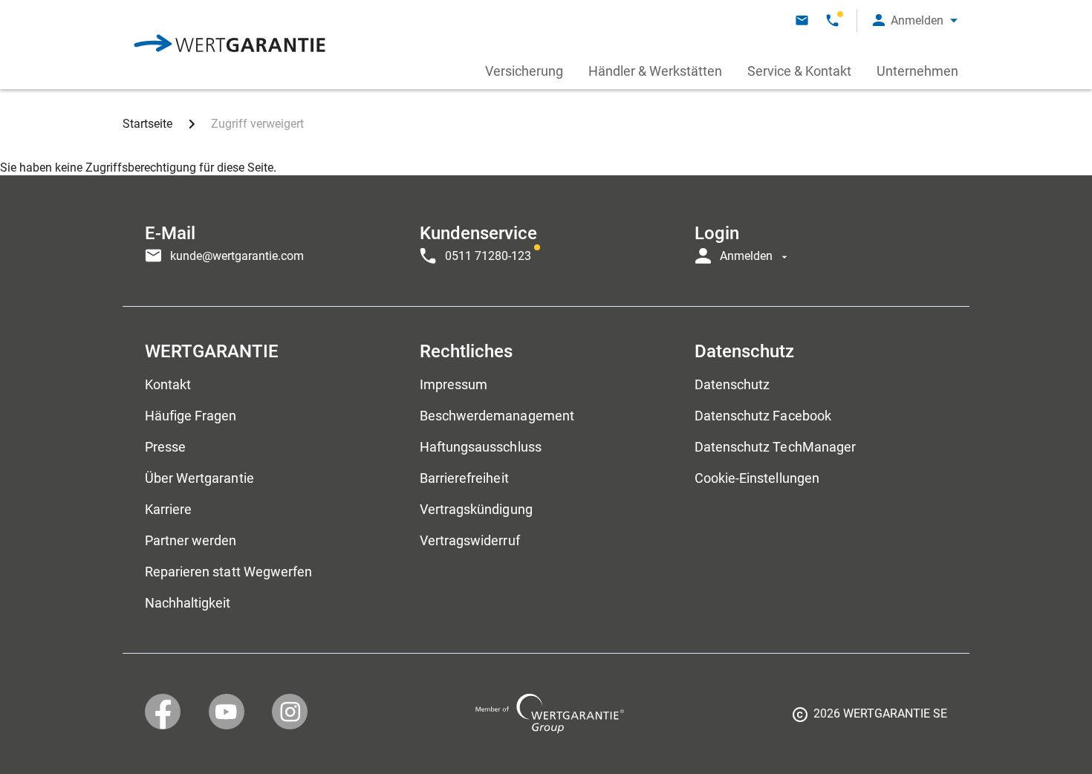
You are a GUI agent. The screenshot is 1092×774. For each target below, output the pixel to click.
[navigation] (546, 240)
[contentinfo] (870, 719)
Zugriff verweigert (257, 124)
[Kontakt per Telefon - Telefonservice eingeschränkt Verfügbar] (832, 20)
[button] (915, 20)
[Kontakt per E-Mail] (802, 20)
